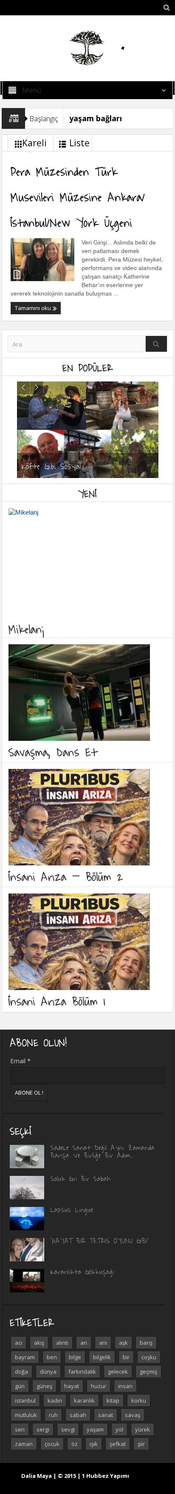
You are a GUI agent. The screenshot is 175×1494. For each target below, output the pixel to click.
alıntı (62, 1342)
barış (146, 1342)
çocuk (52, 1444)
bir (126, 1357)
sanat (105, 1415)
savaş (132, 1415)
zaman (24, 1444)
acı (18, 1342)
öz (74, 1444)
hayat (71, 1386)
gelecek (118, 1371)
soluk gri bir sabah (80, 1178)
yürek (142, 1429)
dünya (48, 1371)
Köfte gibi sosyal (51, 466)
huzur (98, 1386)
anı (103, 1342)
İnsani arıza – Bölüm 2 (65, 876)
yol (119, 1429)
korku (138, 1400)
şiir (141, 1444)
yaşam (95, 1429)
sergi (43, 1429)
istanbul (25, 1400)
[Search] (156, 344)
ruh (53, 1415)
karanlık (84, 1400)
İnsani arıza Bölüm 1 (56, 1001)
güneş (44, 1386)
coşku (148, 1357)
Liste (79, 143)
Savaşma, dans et (52, 752)
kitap (113, 1400)
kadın (55, 1400)
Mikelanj (27, 629)
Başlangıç (43, 118)
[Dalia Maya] (87, 47)
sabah (78, 1415)
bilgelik (102, 1357)
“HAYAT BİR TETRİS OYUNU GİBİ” (100, 1240)
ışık (94, 1444)
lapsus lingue (72, 1209)
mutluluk (26, 1415)
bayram (25, 1357)
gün (20, 1386)
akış (39, 1342)
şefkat (118, 1444)
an (83, 1342)
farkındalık (82, 1371)
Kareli (34, 143)
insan (125, 1386)
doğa (21, 1371)
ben (52, 1357)
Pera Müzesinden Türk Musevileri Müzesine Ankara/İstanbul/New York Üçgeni (78, 196)
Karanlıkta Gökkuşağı (82, 1271)
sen (20, 1429)
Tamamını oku (33, 308)
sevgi (68, 1429)
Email (20, 1060)
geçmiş (148, 1371)
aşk (123, 1342)
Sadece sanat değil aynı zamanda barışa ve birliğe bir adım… (103, 1151)
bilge (75, 1357)
